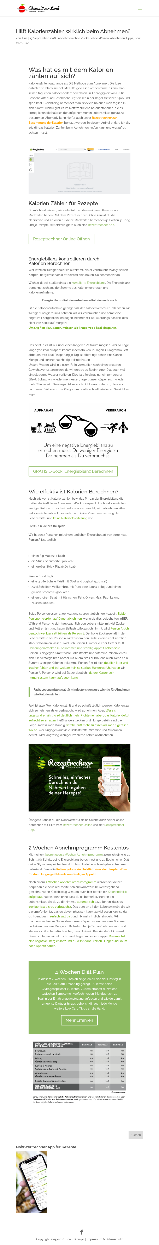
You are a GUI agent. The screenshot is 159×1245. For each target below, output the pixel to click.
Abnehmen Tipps (121, 38)
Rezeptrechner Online (77, 825)
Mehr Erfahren (79, 1020)
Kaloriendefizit (117, 891)
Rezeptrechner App (101, 225)
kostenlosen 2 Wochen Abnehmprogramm (74, 854)
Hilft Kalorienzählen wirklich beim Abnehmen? (73, 31)
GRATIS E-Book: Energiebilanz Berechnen (73, 471)
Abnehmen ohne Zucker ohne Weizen (83, 38)
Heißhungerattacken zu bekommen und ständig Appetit (66, 648)
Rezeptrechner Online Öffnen (61, 238)
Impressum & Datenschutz (105, 1239)
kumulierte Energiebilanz (88, 282)
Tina (25, 38)
